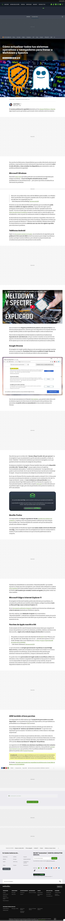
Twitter (62, 4)
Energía (14, 859)
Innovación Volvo (35, 16)
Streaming (5, 856)
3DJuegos (13, 892)
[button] (17, 104)
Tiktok (53, 4)
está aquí (39, 484)
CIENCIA (23, 4)
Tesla (37, 37)
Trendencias (48, 892)
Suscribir (54, 858)
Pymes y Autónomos (57, 895)
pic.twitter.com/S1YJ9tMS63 (18, 642)
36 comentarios (8, 58)
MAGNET (35, 4)
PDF (28, 723)
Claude (41, 848)
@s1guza (42, 640)
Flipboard (17, 58)
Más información (42, 919)
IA (54, 37)
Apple (4, 861)
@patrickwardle (49, 640)
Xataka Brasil (5, 910)
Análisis (14, 856)
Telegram (56, 4)
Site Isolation (35, 399)
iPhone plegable (29, 848)
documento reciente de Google (23, 234)
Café (51, 37)
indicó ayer (18, 176)
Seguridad (24, 768)
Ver (33, 802)
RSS (54, 868)
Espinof (21, 894)
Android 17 (36, 848)
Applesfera (5, 896)
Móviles (4, 859)
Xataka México (6, 908)
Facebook (13, 58)
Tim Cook (18, 37)
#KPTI (42, 636)
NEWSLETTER (42, 4)
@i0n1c (38, 640)
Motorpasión (40, 892)
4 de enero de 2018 (34, 201)
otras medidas (13, 588)
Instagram (58, 4)
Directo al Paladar (32, 892)
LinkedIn (59, 868)
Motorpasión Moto (40, 895)
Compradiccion (49, 896)
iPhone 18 (47, 37)
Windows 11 (25, 865)
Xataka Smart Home (5, 898)
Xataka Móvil (5, 894)
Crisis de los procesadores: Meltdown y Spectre (39, 768)
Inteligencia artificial (25, 862)
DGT (33, 37)
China (14, 37)
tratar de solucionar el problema (18, 212)
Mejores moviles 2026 (19, 848)
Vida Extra (14, 894)
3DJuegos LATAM (15, 908)
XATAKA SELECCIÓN (14, 4)
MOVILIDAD (29, 4)
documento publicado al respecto (22, 608)
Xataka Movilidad (27, 859)
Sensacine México (22, 909)
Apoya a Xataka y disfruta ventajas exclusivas (43, 876)
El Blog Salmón (58, 892)
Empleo (14, 865)
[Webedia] (62, 1)
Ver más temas (6, 868)
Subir (58, 886)
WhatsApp (51, 4)
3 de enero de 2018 (30, 644)
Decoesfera (48, 894)
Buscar (60, 881)
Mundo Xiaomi (6, 900)
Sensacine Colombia (22, 912)
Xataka (4, 892)
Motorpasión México (40, 909)
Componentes (18, 768)
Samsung (15, 861)
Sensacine (22, 892)
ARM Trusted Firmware (26, 750)
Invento (41, 37)
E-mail (19, 58)
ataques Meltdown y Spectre (47, 109)
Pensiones (29, 37)
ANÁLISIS (6, 4)
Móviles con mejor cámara (50, 848)
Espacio (25, 856)
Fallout (23, 37)
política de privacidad (50, 860)
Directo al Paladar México (32, 909)
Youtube (60, 4)
